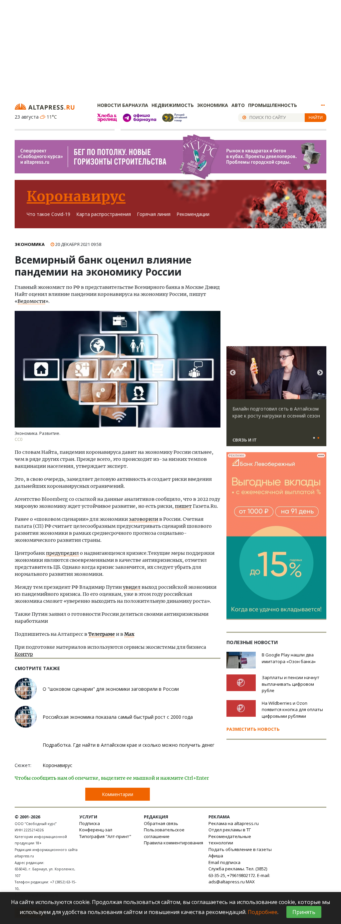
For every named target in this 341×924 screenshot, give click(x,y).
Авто (238, 105)
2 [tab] (318, 438)
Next (320, 373)
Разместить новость (253, 729)
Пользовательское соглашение (164, 833)
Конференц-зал (95, 830)
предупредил (62, 553)
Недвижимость (173, 105)
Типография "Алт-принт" (105, 836)
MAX (250, 882)
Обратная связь (161, 823)
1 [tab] (314, 438)
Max (129, 634)
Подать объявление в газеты (240, 849)
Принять (303, 912)
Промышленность (272, 105)
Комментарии (117, 794)
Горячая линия (153, 214)
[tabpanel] (276, 399)
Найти (316, 117)
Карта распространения (103, 214)
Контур (24, 654)
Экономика (212, 105)
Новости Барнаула (122, 105)
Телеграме (101, 634)
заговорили (143, 519)
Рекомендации (192, 214)
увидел (132, 587)
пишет (183, 506)
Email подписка (224, 862)
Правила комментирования (173, 843)
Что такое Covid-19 (48, 214)
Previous (232, 373)
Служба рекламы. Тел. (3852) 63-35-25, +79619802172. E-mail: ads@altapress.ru (239, 875)
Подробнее (262, 912)
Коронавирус (76, 196)
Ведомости (31, 301)
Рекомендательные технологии (229, 839)
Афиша (215, 856)
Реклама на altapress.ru (233, 823)
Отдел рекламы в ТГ (229, 830)
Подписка (89, 823)
